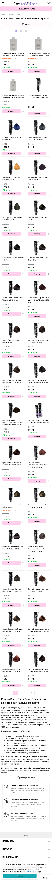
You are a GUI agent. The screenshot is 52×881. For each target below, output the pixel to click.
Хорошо (20, 876)
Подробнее (29, 871)
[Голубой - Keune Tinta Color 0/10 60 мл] (13, 127)
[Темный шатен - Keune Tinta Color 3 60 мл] (38, 247)
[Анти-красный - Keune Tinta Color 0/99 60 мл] (13, 207)
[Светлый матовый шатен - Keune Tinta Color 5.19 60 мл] (13, 579)
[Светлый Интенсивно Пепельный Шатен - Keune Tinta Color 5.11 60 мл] (38, 536)
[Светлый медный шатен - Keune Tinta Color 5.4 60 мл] (13, 659)
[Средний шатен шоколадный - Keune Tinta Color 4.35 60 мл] (38, 410)
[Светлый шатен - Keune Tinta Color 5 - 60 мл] (13, 495)
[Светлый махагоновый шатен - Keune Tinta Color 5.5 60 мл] (38, 659)
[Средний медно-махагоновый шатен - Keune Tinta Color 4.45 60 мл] (38, 452)
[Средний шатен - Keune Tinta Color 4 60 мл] (13, 330)
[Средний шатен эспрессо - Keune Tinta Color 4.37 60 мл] (13, 452)
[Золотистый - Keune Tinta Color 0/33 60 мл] (13, 167)
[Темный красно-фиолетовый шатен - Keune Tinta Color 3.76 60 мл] (38, 287)
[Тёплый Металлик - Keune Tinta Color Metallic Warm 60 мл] (38, 85)
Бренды (11, 14)
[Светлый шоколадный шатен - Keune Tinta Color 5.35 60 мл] (38, 619)
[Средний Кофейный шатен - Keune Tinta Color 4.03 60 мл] (13, 370)
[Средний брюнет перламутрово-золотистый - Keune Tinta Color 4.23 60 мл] (13, 410)
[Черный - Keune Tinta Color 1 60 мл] (38, 207)
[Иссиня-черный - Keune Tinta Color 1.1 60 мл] (13, 247)
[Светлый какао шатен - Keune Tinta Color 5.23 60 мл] (38, 579)
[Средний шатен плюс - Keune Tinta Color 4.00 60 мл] (38, 330)
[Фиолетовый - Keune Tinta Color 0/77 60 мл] (38, 167)
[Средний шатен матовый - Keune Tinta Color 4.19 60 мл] (38, 370)
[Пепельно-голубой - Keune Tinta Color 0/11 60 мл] (38, 127)
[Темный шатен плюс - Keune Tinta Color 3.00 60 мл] (13, 287)
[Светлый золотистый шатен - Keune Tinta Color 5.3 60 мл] (13, 619)
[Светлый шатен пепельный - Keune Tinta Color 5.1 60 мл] (13, 536)
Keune (18, 14)
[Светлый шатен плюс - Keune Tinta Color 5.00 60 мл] (38, 495)
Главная (3, 14)
